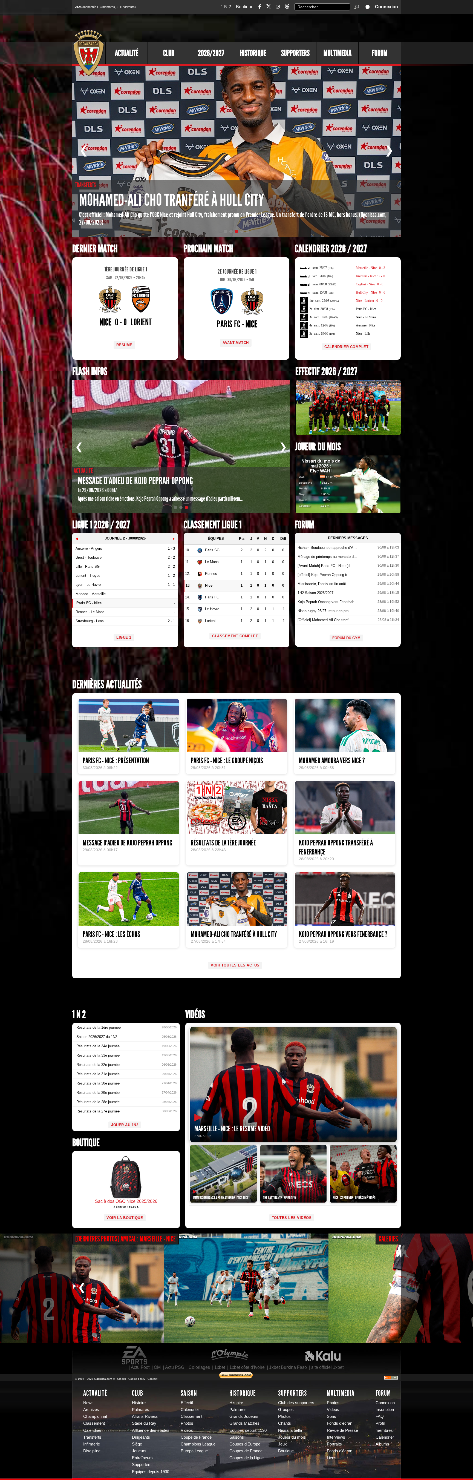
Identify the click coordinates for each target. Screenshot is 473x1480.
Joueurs (139, 1451)
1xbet (219, 1367)
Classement (94, 1423)
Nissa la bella (290, 1430)
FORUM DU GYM (346, 638)
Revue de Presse (342, 1430)
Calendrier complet (346, 347)
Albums (382, 1444)
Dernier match (94, 249)
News (88, 1403)
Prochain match (208, 249)
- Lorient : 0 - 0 (369, 301)
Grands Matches (244, 1423)
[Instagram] (278, 6)
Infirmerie (91, 1444)
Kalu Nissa (323, 1355)
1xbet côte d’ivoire (247, 1367)
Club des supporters (296, 1403)
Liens (331, 1458)
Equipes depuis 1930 (150, 1472)
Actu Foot (140, 1367)
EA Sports (135, 1355)
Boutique (244, 6)
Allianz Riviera (144, 1416)
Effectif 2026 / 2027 (326, 371)
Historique (253, 53)
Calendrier (92, 1430)
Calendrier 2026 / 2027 (331, 249)
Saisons (236, 1437)
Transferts (92, 1437)
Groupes (286, 1409)
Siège (137, 1444)
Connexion (386, 6)
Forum (380, 53)
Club (168, 53)
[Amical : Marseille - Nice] (246, 1288)
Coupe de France (196, 1437)
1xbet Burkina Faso (288, 1367)
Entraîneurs (142, 1458)
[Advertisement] (301, 27)
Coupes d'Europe (244, 1444)
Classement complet (235, 636)
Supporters (295, 53)
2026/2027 (211, 53)
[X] (268, 7)
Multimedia (337, 53)
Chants (284, 1423)
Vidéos (195, 1014)
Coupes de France (246, 1451)
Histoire (139, 1403)
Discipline (91, 1451)
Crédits (121, 1378)
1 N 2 (226, 6)
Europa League (194, 1451)
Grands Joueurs (243, 1416)
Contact (152, 1378)
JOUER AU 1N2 (124, 1125)
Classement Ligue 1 (213, 525)
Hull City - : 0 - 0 (370, 292)
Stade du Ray (144, 1423)
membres (384, 1430)
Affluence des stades (150, 1430)
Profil (380, 1423)
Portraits (334, 1444)
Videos (187, 1430)
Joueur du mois (318, 447)
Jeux (282, 1444)
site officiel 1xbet (327, 1367)
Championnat (95, 1416)
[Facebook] (259, 6)
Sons (331, 1416)
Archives (91, 1409)
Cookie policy (136, 1378)
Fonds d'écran (339, 1423)
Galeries (388, 1238)
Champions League (198, 1444)
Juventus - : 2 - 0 (370, 276)
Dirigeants (141, 1437)
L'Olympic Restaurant (229, 1355)
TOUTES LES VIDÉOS (292, 1218)
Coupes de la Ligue (246, 1458)
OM (157, 1367)
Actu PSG (174, 1367)
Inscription (385, 1409)
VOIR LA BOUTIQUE (124, 1218)
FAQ (380, 1416)
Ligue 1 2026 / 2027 (101, 525)
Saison (189, 1393)
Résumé (124, 345)
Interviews (336, 1437)
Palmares (238, 1409)
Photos (187, 1423)
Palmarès (140, 1409)
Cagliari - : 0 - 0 (369, 284)
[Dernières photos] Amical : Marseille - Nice (125, 1238)
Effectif (187, 1403)
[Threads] (287, 7)
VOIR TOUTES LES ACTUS (235, 965)
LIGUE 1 (123, 637)
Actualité (126, 53)
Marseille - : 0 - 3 (370, 268)
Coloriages (199, 1367)
